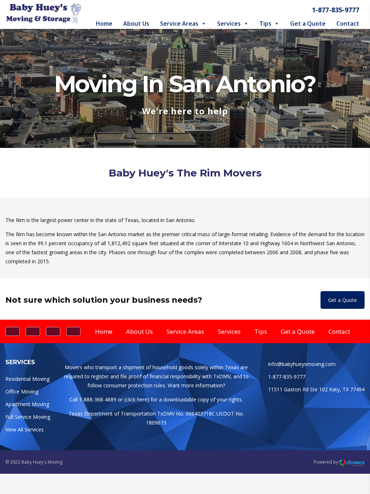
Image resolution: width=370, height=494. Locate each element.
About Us (136, 23)
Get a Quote (308, 23)
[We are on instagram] (53, 331)
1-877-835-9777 (335, 9)
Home (104, 23)
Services (229, 23)
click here (136, 399)
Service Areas (179, 23)
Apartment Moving (27, 404)
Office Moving (21, 391)
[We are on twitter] (33, 331)
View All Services (24, 429)
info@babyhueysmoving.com (302, 364)
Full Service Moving (27, 416)
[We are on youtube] (73, 331)
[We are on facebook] (12, 331)
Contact (347, 23)
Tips (265, 23)
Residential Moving (27, 378)
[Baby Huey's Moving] (43, 21)
